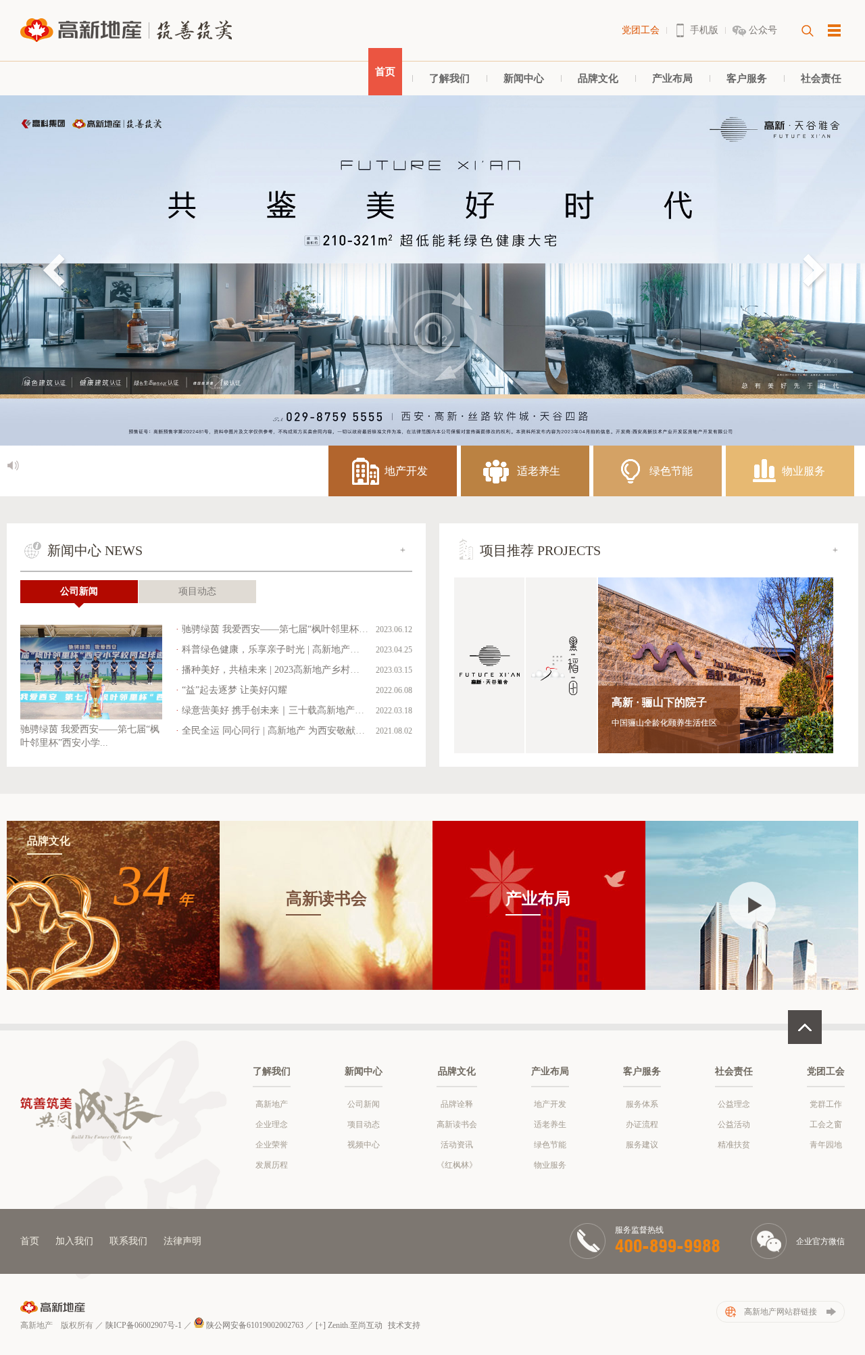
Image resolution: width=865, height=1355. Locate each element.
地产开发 (550, 1104)
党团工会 (641, 30)
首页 (385, 71)
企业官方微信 (820, 1241)
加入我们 (74, 1241)
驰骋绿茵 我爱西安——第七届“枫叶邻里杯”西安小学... (295, 629)
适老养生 (550, 1124)
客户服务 (746, 78)
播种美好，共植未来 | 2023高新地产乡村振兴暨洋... (289, 670)
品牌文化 (598, 78)
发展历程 (271, 1165)
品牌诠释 (457, 1104)
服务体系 (642, 1104)
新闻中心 (523, 78)
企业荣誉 (271, 1144)
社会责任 (821, 78)
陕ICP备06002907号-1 (143, 1325)
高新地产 (271, 1104)
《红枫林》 (457, 1165)
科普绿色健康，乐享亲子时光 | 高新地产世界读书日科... (298, 649)
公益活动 (734, 1124)
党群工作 (826, 1104)
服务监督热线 (639, 1230)
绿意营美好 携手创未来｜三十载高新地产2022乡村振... (296, 710)
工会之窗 (826, 1124)
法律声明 (182, 1241)
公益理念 (734, 1104)
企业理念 (271, 1124)
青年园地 (826, 1144)
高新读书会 (457, 1124)
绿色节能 (550, 1144)
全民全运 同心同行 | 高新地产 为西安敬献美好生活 (287, 731)
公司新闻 (79, 591)
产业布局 (672, 78)
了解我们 (449, 78)
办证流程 (642, 1124)
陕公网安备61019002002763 (253, 1325)
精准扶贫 (734, 1144)
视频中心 (363, 1144)
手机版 (704, 30)
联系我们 (128, 1241)
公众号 (763, 30)
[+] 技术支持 (368, 1325)
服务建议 (642, 1144)
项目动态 (197, 591)
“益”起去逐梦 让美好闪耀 (234, 690)
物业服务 (550, 1165)
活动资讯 (457, 1144)
